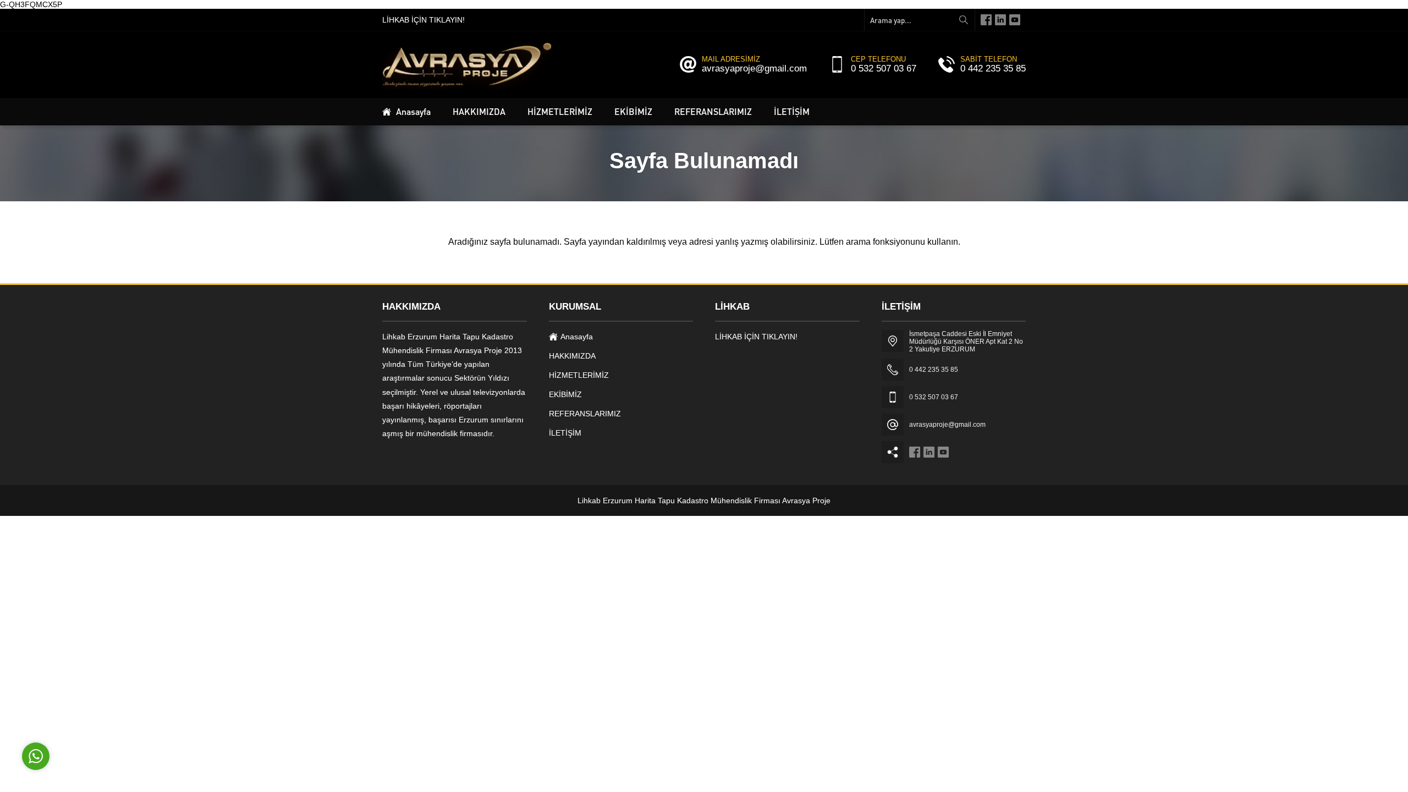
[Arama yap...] (964, 20)
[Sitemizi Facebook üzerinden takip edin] (986, 19)
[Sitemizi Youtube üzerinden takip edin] (1014, 19)
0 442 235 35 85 (993, 68)
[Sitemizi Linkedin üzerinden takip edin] (1000, 19)
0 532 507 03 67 (883, 68)
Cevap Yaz (104, 705)
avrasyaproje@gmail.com (754, 68)
